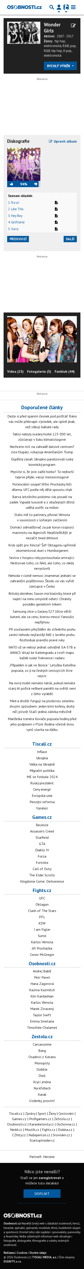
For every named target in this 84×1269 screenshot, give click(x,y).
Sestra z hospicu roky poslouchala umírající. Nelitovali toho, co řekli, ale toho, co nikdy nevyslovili (42, 563)
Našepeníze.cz (39, 1135)
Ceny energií (42, 789)
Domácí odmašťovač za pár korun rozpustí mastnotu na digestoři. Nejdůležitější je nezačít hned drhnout (42, 532)
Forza (42, 856)
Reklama (9, 1253)
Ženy (52, 1113)
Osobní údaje (37, 1253)
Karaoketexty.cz (41, 1124)
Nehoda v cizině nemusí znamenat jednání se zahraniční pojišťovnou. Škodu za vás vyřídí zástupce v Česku (42, 580)
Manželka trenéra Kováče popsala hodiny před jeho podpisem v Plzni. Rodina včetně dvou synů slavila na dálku (42, 724)
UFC (42, 898)
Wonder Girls (52, 27)
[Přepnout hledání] (51, 7)
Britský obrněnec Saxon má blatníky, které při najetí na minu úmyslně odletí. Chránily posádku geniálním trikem (42, 598)
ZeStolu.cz (62, 1119)
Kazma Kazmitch (42, 990)
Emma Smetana (42, 1021)
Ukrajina (42, 758)
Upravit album (65, 141)
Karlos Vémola (42, 942)
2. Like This (16, 209)
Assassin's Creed (42, 831)
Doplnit (42, 1193)
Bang (42, 1050)
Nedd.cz (16, 1129)
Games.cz (42, 817)
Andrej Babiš (42, 971)
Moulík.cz (32, 1129)
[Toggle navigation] (73, 7)
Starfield (42, 837)
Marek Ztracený (42, 1008)
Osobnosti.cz (42, 963)
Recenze (42, 825)
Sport (42, 1113)
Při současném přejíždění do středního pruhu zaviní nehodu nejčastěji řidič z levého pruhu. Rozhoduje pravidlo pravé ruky (42, 634)
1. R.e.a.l (13, 202)
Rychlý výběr (59, 66)
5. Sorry (13, 229)
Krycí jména (42, 1082)
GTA (42, 843)
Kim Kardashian (42, 996)
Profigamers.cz (40, 1119)
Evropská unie (42, 795)
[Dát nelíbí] (33, 184)
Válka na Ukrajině (42, 764)
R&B (66, 46)
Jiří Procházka (42, 948)
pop (73, 46)
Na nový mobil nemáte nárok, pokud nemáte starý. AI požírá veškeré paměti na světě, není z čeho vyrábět (42, 688)
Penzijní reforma (42, 802)
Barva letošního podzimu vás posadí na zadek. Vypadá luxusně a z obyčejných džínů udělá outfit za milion (42, 502)
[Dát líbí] (13, 184)
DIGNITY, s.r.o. (13, 1261)
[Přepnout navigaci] (58, 7)
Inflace (42, 751)
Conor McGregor (42, 954)
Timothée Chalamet (42, 1027)
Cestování (66, 1113)
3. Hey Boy (15, 216)
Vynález (42, 808)
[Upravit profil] (73, 25)
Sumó (42, 935)
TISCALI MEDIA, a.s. (44, 1257)
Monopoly (42, 1063)
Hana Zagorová (42, 983)
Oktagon (42, 904)
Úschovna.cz (65, 1124)
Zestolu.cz (42, 1036)
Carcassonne (42, 1044)
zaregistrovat (50, 1177)
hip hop (60, 41)
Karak (42, 1094)
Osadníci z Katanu (42, 1057)
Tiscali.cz (42, 744)
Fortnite (42, 862)
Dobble (42, 1069)
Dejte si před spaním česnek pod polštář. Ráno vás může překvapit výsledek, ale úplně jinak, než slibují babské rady (42, 421)
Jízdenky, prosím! (42, 1100)
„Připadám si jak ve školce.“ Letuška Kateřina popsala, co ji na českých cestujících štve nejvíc (42, 670)
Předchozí (18, 239)
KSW (42, 923)
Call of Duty (42, 869)
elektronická (52, 46)
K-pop (67, 51)
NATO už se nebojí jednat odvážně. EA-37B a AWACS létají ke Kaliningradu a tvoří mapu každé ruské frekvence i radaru (42, 652)
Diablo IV (42, 850)
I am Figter (42, 929)
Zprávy (30, 1113)
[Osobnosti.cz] (24, 7)
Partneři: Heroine (42, 1156)
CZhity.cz (19, 1135)
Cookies (22, 1253)
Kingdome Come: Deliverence (42, 881)
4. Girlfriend (16, 222)
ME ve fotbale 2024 (42, 777)
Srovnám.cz (61, 1135)
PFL (42, 917)
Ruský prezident (42, 783)
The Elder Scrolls (42, 875)
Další (70, 239)
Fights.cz (42, 890)
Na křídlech (42, 1088)
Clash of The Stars (42, 910)
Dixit (42, 1075)
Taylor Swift (42, 1015)
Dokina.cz (65, 1129)
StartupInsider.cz (42, 1140)
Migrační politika (42, 770)
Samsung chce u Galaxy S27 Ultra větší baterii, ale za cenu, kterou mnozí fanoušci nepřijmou (42, 616)
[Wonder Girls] (23, 32)
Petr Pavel (42, 977)
